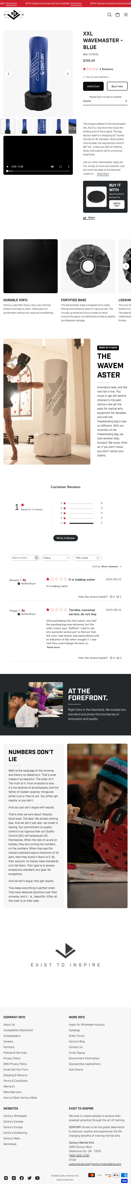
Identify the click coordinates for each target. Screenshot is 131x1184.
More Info (77, 1017)
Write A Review (65, 538)
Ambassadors (11, 1036)
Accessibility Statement (18, 1030)
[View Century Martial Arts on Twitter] (29, 1178)
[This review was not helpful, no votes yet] (118, 658)
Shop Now (11, 3)
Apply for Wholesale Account (87, 1024)
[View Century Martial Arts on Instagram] (6, 1178)
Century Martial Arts (68, 1176)
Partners (8, 1047)
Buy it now (117, 86)
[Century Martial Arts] (13, 15)
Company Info (14, 1017)
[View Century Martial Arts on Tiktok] (13, 1178)
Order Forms (76, 1036)
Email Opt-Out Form (15, 1069)
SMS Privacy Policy (15, 1064)
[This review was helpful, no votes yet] (111, 597)
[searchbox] (21, 557)
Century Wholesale (15, 1116)
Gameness (9, 1144)
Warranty (9, 1086)
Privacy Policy (11, 1058)
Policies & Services (15, 1053)
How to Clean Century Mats (20, 1098)
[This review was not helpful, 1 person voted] (118, 597)
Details (87, 101)
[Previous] (8, 73)
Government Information (84, 1058)
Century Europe (13, 1127)
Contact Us (76, 1047)
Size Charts (76, 1069)
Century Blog (77, 1041)
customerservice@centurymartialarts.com (95, 1164)
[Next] (67, 73)
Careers (8, 1041)
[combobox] (56, 558)
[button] (109, 14)
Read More (103, 173)
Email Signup (77, 1053)
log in (100, 96)
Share (91, 217)
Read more (53, 647)
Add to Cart (116, 204)
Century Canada (13, 1121)
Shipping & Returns (15, 1075)
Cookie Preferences (65, 1180)
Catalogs (74, 1030)
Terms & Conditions (15, 1081)
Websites (10, 1109)
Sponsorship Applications (84, 1064)
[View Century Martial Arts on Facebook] (21, 1178)
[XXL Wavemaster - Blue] (7, 126)
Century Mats (11, 1138)
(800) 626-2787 (79, 1155)
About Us (9, 1024)
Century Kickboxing (15, 1133)
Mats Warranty (12, 1092)
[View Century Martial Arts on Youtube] (37, 1178)
